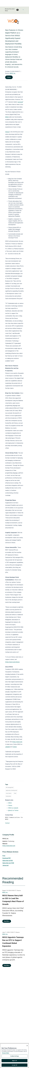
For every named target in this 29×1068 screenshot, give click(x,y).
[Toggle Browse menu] (23, 10)
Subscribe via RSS (7, 860)
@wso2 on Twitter (13, 810)
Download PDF (6, 858)
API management (9, 787)
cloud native (8, 793)
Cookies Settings (14, 1056)
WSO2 (10, 803)
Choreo (10, 805)
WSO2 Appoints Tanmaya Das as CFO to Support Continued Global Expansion (13, 941)
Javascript (5, 865)
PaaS (15, 793)
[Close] (27, 1045)
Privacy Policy (5, 1053)
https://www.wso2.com (8, 845)
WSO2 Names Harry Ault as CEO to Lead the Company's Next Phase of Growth (13, 899)
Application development (11, 790)
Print (3, 855)
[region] (14, 1055)
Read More (6, 921)
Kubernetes (8, 796)
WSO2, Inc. (12, 73)
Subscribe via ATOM (8, 863)
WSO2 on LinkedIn (13, 808)
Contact (7, 823)
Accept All (14, 1065)
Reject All (14, 1060)
